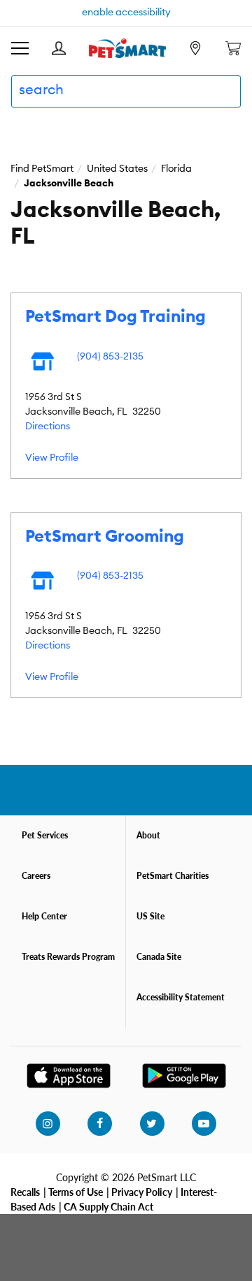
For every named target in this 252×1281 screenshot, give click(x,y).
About (148, 835)
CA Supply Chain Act (108, 1206)
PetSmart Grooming (104, 536)
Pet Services (45, 835)
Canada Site (158, 957)
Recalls (25, 1192)
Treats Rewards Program (68, 957)
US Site (150, 916)
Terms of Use (75, 1192)
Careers (36, 876)
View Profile (51, 458)
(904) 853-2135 (110, 357)
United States (117, 169)
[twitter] (152, 1124)
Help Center (44, 916)
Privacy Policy (141, 1192)
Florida (176, 169)
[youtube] (204, 1124)
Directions (47, 426)
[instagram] (47, 1124)
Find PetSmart (42, 169)
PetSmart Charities (172, 876)
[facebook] (99, 1124)
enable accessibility (126, 12)
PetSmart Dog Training (115, 317)
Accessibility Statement (180, 997)
